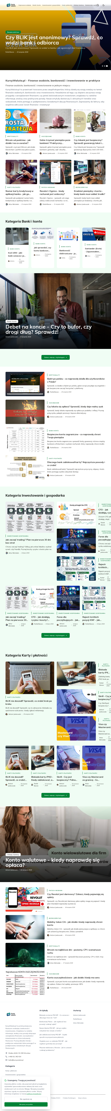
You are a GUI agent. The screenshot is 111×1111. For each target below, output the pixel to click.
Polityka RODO (55, 1098)
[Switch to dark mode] (103, 5)
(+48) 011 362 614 (14, 1057)
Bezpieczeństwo (13, 32)
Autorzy (77, 1010)
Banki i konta (37, 5)
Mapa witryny (82, 1098)
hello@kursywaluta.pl (15, 1060)
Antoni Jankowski (12, 337)
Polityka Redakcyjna (69, 1098)
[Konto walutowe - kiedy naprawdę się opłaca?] (55, 844)
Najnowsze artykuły (25, 5)
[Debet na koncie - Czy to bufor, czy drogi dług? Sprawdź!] (55, 311)
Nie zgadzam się (26, 1099)
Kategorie (10, 1066)
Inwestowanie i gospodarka (51, 5)
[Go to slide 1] (102, 66)
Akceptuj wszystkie (26, 1104)
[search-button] (98, 5)
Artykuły (43, 1010)
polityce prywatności (34, 1094)
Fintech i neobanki (48, 187)
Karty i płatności (67, 5)
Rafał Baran (10, 52)
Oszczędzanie (46, 136)
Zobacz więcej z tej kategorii (54, 357)
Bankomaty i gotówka (92, 5)
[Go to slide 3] (107, 66)
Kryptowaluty (12, 136)
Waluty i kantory (79, 5)
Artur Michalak (78, 1023)
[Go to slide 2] (104, 66)
